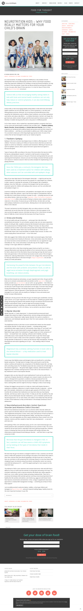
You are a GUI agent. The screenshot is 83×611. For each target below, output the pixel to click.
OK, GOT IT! (19, 605)
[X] (1, 300)
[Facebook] (1, 297)
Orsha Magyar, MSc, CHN (12, 74)
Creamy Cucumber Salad (71, 83)
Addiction (64, 23)
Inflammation (24, 76)
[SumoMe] (1, 314)
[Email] (1, 307)
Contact (76, 3)
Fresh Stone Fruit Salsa (70, 77)
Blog (66, 3)
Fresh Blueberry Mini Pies (71, 95)
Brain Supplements (67, 27)
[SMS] (1, 310)
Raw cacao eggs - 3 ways (71, 101)
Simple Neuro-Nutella (70, 89)
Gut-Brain (17, 76)
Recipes (60, 3)
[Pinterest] (1, 303)
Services (44, 3)
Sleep (63, 33)
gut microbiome (20, 283)
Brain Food (70, 25)
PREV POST (8, 527)
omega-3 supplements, (37, 257)
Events (71, 3)
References (9, 495)
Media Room (52, 3)
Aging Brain (72, 23)
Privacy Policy (69, 67)
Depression (12, 76)
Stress (30, 76)
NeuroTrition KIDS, (14, 89)
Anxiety (6, 76)
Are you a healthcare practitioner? (70, 56)
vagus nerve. (41, 281)
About (38, 3)
